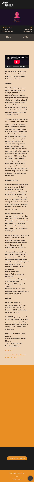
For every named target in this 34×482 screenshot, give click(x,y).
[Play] (7, 66)
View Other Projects (17, 458)
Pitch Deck (8, 350)
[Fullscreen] (26, 66)
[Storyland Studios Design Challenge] (9, 7)
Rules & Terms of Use (17, 473)
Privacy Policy (17, 479)
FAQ (17, 476)
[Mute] (24, 66)
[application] (17, 61)
